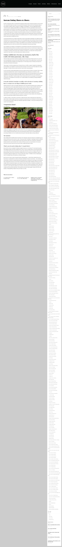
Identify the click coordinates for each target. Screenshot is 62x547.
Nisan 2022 (50, 85)
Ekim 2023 (50, 59)
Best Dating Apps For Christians (54, 156)
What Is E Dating (51, 441)
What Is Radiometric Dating (53, 444)
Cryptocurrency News (52, 218)
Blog (49, 191)
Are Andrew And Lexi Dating (53, 126)
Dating (50, 224)
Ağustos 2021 (51, 96)
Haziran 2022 (51, 82)
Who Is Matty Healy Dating (53, 481)
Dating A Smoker (51, 229)
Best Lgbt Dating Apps (52, 176)
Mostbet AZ (51, 374)
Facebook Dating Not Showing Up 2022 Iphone (54, 276)
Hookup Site (51, 306)
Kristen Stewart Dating (52, 359)
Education (50, 273)
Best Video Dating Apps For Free (54, 188)
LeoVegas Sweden (52, 362)
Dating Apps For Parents (53, 242)
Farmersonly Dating (52, 277)
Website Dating (51, 438)
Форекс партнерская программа (53, 509)
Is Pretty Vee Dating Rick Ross (53, 331)
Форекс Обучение (51, 507)
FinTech (50, 279)
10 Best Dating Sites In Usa (53, 120)
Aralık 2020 (51, 108)
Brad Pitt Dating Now (52, 194)
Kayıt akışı (50, 516)
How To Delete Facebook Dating (54, 319)
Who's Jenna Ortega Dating (53, 495)
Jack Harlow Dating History (53, 337)
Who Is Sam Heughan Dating (53, 489)
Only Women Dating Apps (53, 390)
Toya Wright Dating (52, 430)
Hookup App (51, 303)
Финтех (50, 504)
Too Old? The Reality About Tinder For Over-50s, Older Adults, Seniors (23, 178)
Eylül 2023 (50, 60)
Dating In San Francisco (52, 253)
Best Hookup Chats (52, 171)
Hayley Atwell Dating (52, 296)
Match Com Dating (52, 367)
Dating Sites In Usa (52, 264)
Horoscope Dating (52, 309)
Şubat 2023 (51, 71)
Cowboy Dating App (52, 215)
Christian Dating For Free (53, 206)
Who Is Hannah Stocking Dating (54, 468)
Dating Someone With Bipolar (53, 267)
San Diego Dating (51, 407)
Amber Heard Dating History (53, 125)
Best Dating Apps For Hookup (53, 157)
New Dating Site (51, 379)
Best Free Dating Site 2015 (53, 168)
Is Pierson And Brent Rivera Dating (54, 328)
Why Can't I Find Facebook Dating (54, 496)
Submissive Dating (52, 419)
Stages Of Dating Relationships (54, 418)
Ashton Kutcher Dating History (53, 140)
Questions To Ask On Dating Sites (54, 404)
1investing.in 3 (51, 122)
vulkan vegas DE (51, 436)
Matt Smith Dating (52, 370)
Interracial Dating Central (53, 322)
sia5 (7, 15)
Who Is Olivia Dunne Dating (53, 484)
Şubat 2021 (50, 105)
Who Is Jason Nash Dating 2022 (54, 471)
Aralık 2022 (51, 74)
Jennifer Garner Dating (52, 345)
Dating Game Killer (52, 248)
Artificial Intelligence (52, 137)
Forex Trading (51, 280)
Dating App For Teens (52, 239)
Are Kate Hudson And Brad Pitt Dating (53, 130)
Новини (50, 501)
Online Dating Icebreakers (53, 387)
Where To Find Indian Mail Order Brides (54, 19)
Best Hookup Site (51, 173)
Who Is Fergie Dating (52, 466)
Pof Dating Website (52, 396)
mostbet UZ (51, 376)
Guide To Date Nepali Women (53, 293)
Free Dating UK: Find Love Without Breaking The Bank (9, 178)
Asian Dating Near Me (52, 142)
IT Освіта (50, 336)
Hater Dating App (51, 294)
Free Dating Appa (51, 282)
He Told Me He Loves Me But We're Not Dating (54, 298)
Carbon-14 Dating (51, 200)
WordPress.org (51, 519)
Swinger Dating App (52, 424)
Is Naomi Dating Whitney (53, 326)
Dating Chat (51, 245)
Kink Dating (51, 357)
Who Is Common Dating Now (53, 462)
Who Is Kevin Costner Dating (53, 478)
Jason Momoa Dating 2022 (53, 342)
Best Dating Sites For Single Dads (54, 165)
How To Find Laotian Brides (53, 320)
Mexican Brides (51, 373)
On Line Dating (51, 385)
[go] (59, 14)
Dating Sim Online (52, 259)
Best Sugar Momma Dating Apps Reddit (53, 182)
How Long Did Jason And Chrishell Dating (54, 314)
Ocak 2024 (50, 54)
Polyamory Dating (52, 399)
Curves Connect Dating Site (53, 219)
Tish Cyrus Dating (51, 427)
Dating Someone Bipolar (53, 265)
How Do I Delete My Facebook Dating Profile (53, 312)
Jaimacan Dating (51, 339)
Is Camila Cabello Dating (53, 323)
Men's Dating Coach (52, 371)
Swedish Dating (51, 422)
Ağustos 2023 (51, 62)
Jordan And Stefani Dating (53, 348)
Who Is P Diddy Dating (52, 486)
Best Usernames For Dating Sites (54, 186)
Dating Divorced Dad (52, 247)
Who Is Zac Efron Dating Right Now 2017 (54, 493)
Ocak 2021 (50, 107)
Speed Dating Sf (51, 416)
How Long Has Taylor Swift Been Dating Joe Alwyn (53, 317)
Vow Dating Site (51, 435)
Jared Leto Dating (51, 340)
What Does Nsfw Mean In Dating (54, 439)
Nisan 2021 (50, 102)
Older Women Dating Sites (53, 382)
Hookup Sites (51, 308)
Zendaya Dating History (52, 499)
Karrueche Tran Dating (52, 353)
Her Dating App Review (52, 300)
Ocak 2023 (50, 73)
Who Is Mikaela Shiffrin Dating (53, 483)
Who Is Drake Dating (52, 465)
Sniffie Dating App (52, 410)
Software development (52, 413)
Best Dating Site (51, 162)
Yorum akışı (51, 517)
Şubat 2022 (51, 88)
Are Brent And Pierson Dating (53, 128)
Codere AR (50, 210)
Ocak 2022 (50, 90)
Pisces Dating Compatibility (53, 393)
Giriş (49, 514)
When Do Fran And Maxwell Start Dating (53, 448)
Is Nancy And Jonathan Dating (54, 325)
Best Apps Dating (51, 148)
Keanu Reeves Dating (52, 354)
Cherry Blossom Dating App (53, 203)
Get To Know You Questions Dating (54, 290)
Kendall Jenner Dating (52, 356)
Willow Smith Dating (52, 498)
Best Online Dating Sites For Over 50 (54, 179)
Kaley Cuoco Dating (52, 351)
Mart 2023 (50, 70)
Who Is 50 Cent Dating (52, 452)
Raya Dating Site (51, 405)
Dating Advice (51, 232)
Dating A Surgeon (51, 230)
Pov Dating (50, 401)
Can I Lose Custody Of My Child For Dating (54, 197)
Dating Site (50, 261)
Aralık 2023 (50, 56)
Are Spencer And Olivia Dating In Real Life (53, 136)
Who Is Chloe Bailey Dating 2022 (54, 460)
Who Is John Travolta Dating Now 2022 (53, 475)
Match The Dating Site (52, 368)
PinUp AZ (50, 391)
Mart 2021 (50, 104)
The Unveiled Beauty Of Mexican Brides (54, 34)
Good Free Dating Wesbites (53, 291)
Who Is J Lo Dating (52, 469)
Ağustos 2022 (51, 79)
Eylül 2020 (50, 113)
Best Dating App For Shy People (54, 151)
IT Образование (51, 334)
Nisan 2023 (50, 68)
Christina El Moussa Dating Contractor (52, 208)
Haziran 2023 (51, 65)
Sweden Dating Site (52, 421)
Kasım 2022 (51, 76)
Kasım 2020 (51, 110)
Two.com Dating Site (52, 432)
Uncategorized (51, 433)
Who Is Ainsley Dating (52, 454)
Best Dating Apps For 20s (53, 154)
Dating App (19, 16)
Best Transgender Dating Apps (53, 185)
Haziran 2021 (51, 99)
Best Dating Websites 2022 (53, 167)
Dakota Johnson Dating (52, 221)
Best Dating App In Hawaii (53, 153)
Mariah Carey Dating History (53, 365)
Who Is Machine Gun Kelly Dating (54, 480)
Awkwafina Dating (52, 145)
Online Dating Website (52, 388)
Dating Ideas (51, 250)
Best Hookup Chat (52, 170)
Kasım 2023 (51, 57)
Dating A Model (51, 227)
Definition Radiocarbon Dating (53, 270)
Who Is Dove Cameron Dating (53, 463)
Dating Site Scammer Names (53, 262)
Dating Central (51, 244)
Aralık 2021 (50, 91)
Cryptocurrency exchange (53, 216)
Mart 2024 (50, 51)
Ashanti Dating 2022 (52, 139)
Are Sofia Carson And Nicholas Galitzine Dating (53, 133)
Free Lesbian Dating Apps (53, 288)
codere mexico (51, 212)
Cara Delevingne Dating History (54, 198)
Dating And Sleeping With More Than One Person (53, 234)
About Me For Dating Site (53, 123)
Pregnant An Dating (52, 402)
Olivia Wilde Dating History (53, 384)
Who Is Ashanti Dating (52, 457)
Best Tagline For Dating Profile (53, 183)
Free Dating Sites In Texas (53, 285)
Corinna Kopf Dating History (53, 213)
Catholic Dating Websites (53, 201)
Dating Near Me (51, 256)
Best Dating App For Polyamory (54, 150)
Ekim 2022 (50, 77)
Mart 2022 (50, 87)
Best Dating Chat (51, 159)
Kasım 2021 (51, 93)
